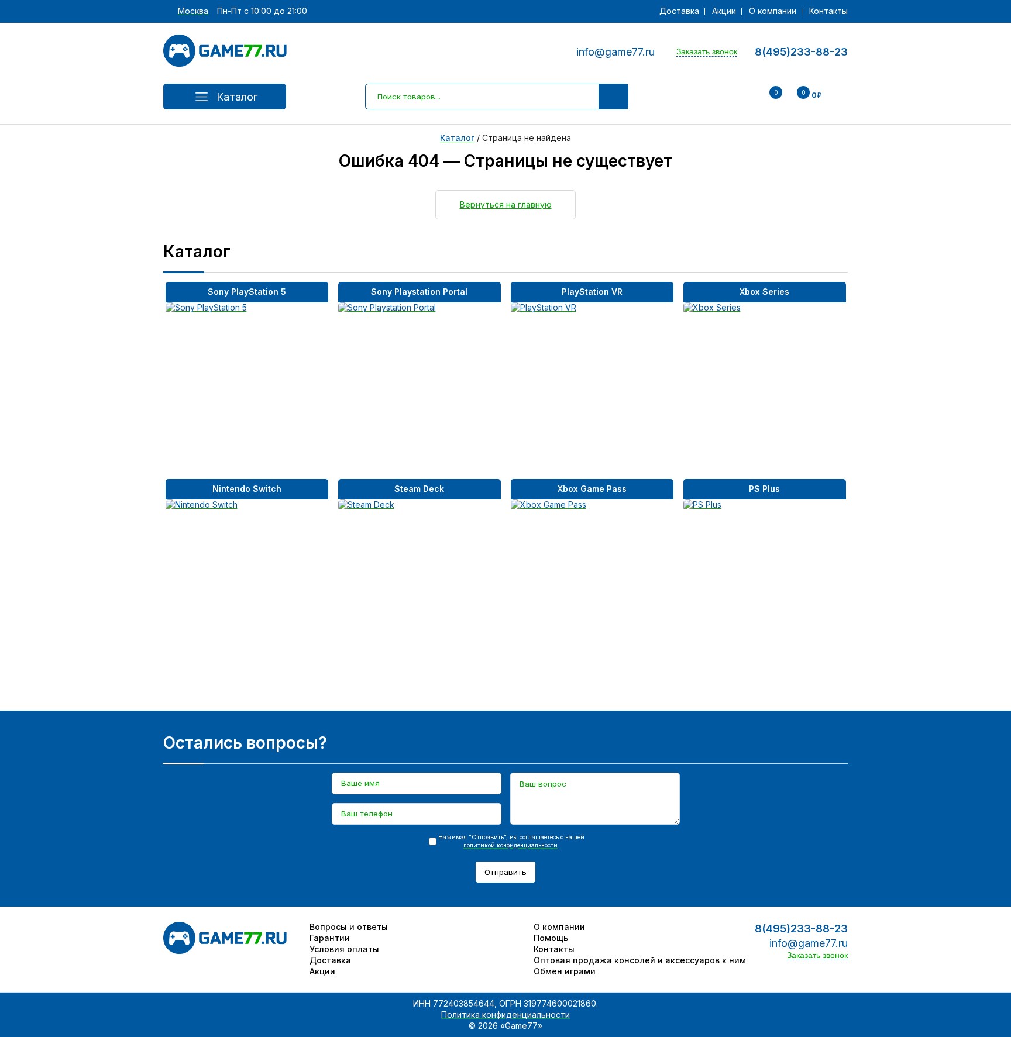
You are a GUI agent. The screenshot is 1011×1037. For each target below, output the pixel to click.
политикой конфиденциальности (510, 845)
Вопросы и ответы (349, 927)
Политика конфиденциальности (505, 1014)
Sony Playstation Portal (419, 292)
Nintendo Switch (246, 489)
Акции (724, 11)
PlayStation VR (592, 292)
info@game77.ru (615, 52)
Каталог (236, 97)
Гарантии (330, 938)
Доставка (679, 11)
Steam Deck (419, 489)
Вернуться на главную (506, 204)
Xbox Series (764, 292)
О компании (772, 11)
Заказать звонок (706, 51)
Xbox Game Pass (592, 489)
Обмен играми (565, 971)
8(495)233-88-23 (801, 52)
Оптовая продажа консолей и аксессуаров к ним (640, 960)
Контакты (828, 11)
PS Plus (764, 489)
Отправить (505, 872)
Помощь (551, 938)
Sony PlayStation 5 (247, 292)
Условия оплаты (344, 949)
